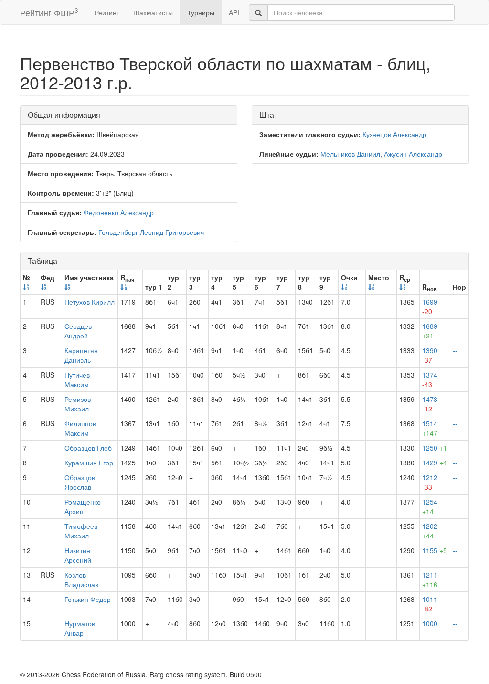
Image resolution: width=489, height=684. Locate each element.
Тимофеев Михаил (80, 530)
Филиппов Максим (80, 428)
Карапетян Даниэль (81, 355)
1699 (429, 306)
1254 (429, 506)
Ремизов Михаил (77, 403)
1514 (429, 428)
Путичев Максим (77, 379)
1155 (434, 550)
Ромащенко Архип (82, 506)
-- (455, 301)
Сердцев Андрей (78, 330)
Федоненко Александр (119, 212)
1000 (429, 623)
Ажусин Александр (413, 153)
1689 (429, 330)
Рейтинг (107, 12)
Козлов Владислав (81, 579)
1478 (429, 403)
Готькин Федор (87, 599)
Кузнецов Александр (394, 134)
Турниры (200, 12)
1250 (434, 447)
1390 (429, 355)
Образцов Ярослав (79, 482)
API (234, 12)
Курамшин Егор (88, 462)
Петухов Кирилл (89, 301)
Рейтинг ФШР (49, 12)
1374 (429, 379)
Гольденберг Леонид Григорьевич (151, 232)
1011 (429, 603)
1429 (434, 462)
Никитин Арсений (77, 555)
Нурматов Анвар (79, 628)
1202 (429, 530)
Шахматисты (153, 12)
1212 (429, 482)
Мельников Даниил (350, 153)
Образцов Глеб (88, 447)
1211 (429, 579)
